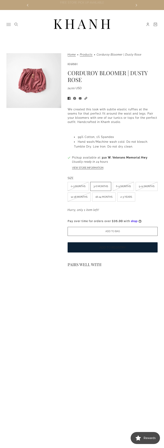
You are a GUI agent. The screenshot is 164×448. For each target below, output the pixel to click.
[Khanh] (82, 24)
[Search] (16, 24)
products (86, 54)
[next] (136, 5)
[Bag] (155, 24)
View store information (87, 168)
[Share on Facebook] (69, 98)
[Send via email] (80, 98)
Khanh (72, 64)
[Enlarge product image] (33, 80)
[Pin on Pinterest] (74, 98)
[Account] (148, 24)
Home (72, 54)
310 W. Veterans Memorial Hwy (125, 157)
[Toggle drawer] (8, 24)
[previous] (27, 5)
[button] (86, 98)
